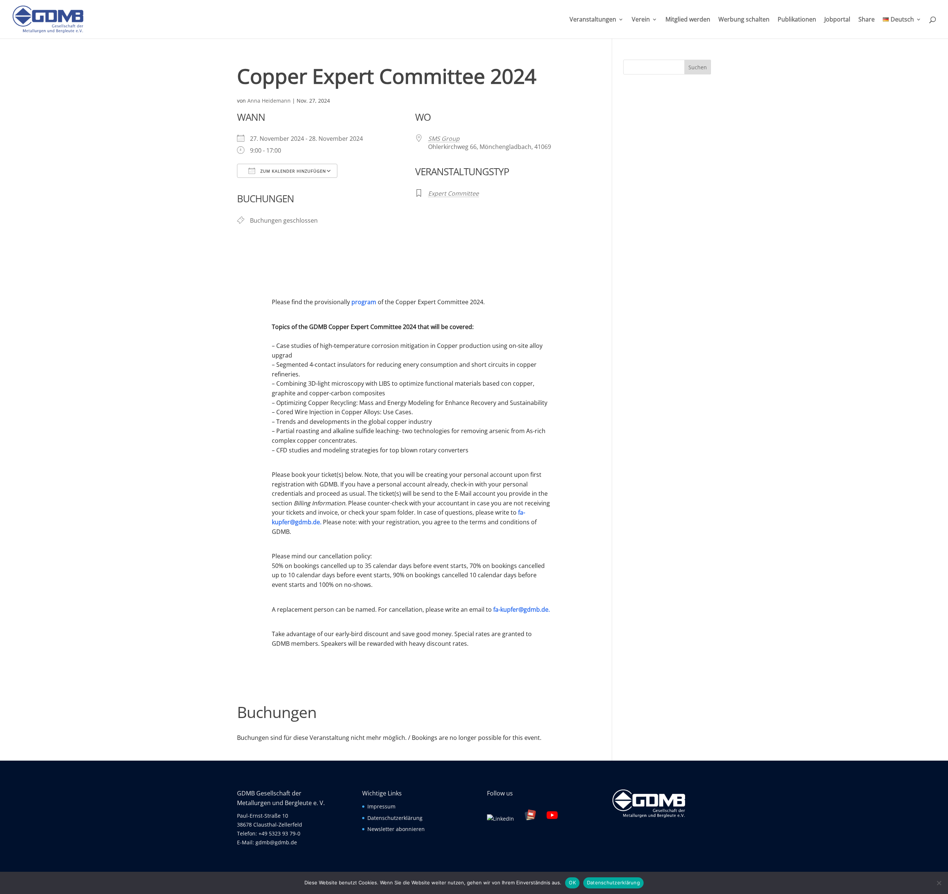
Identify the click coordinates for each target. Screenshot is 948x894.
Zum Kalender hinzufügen (292, 171)
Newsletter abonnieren (396, 828)
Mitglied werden (687, 20)
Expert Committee (453, 193)
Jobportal (837, 20)
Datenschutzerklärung (395, 817)
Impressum (381, 806)
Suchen (697, 67)
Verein (641, 20)
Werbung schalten (744, 20)
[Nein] (938, 883)
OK (572, 882)
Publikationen (797, 20)
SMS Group (444, 138)
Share (866, 20)
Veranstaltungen (593, 20)
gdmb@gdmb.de (276, 842)
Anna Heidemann (269, 100)
